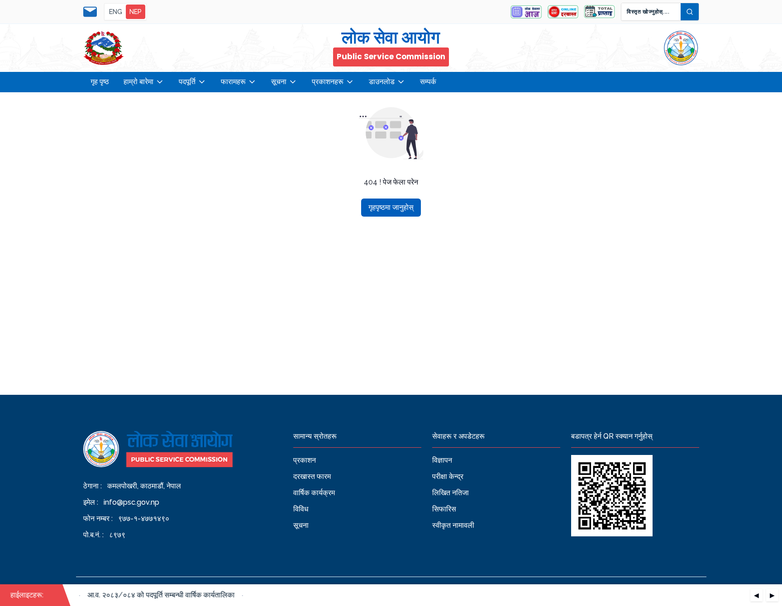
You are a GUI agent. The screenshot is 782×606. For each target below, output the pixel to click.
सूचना (278, 81)
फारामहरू (233, 81)
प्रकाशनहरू (327, 81)
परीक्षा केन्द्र (447, 476)
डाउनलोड (382, 81)
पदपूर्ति (187, 81)
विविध (300, 509)
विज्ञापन (442, 460)
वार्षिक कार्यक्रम (314, 492)
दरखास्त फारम (312, 476)
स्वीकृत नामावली (453, 525)
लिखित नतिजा (450, 492)
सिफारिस (444, 509)
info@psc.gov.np (131, 502)
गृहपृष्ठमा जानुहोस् (391, 207)
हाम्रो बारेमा (138, 81)
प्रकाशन (304, 460)
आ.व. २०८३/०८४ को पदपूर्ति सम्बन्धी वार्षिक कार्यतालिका (156, 595)
